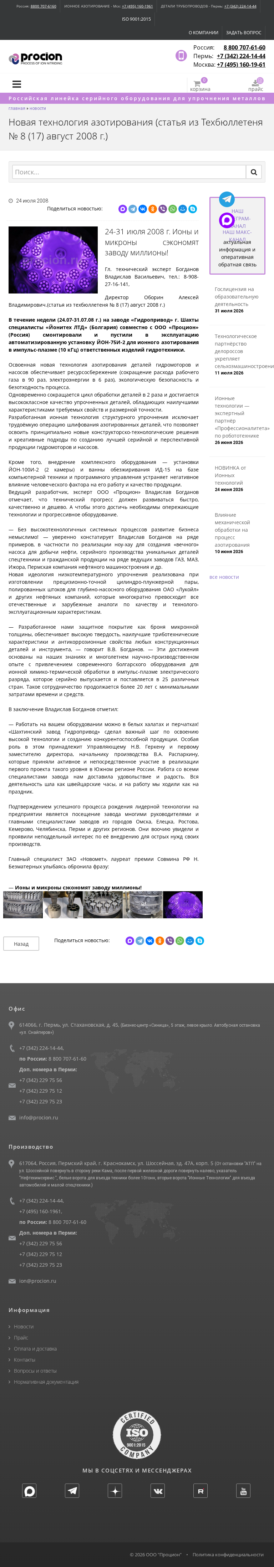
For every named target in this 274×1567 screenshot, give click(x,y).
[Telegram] (132, 209)
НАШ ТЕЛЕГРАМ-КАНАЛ (237, 218)
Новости (24, 1326)
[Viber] (162, 209)
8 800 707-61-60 (244, 47)
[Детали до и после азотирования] (63, 905)
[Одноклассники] (152, 209)
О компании (203, 33)
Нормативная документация (46, 1381)
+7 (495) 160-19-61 (241, 64)
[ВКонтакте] (142, 209)
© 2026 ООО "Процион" (156, 1554)
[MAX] (122, 209)
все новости (224, 576)
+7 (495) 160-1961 (137, 6)
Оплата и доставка (35, 1348)
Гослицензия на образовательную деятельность (237, 296)
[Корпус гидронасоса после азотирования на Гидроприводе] (103, 905)
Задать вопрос (244, 33)
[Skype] (192, 209)
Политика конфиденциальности (228, 1554)
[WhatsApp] (172, 209)
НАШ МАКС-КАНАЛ (237, 236)
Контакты (24, 1359)
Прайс (21, 1337)
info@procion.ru (38, 1117)
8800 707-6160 (43, 6)
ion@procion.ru (37, 1280)
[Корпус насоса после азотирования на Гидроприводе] (143, 905)
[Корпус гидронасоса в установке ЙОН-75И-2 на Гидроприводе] (183, 905)
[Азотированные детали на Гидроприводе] (23, 905)
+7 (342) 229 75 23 (40, 1101)
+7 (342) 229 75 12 (40, 1090)
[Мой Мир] (182, 209)
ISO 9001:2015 (136, 19)
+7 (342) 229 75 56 (40, 1080)
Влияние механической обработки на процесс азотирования (232, 529)
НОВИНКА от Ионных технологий (230, 475)
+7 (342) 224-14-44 (240, 6)
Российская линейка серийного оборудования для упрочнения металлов (137, 98)
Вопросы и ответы (35, 1370)
